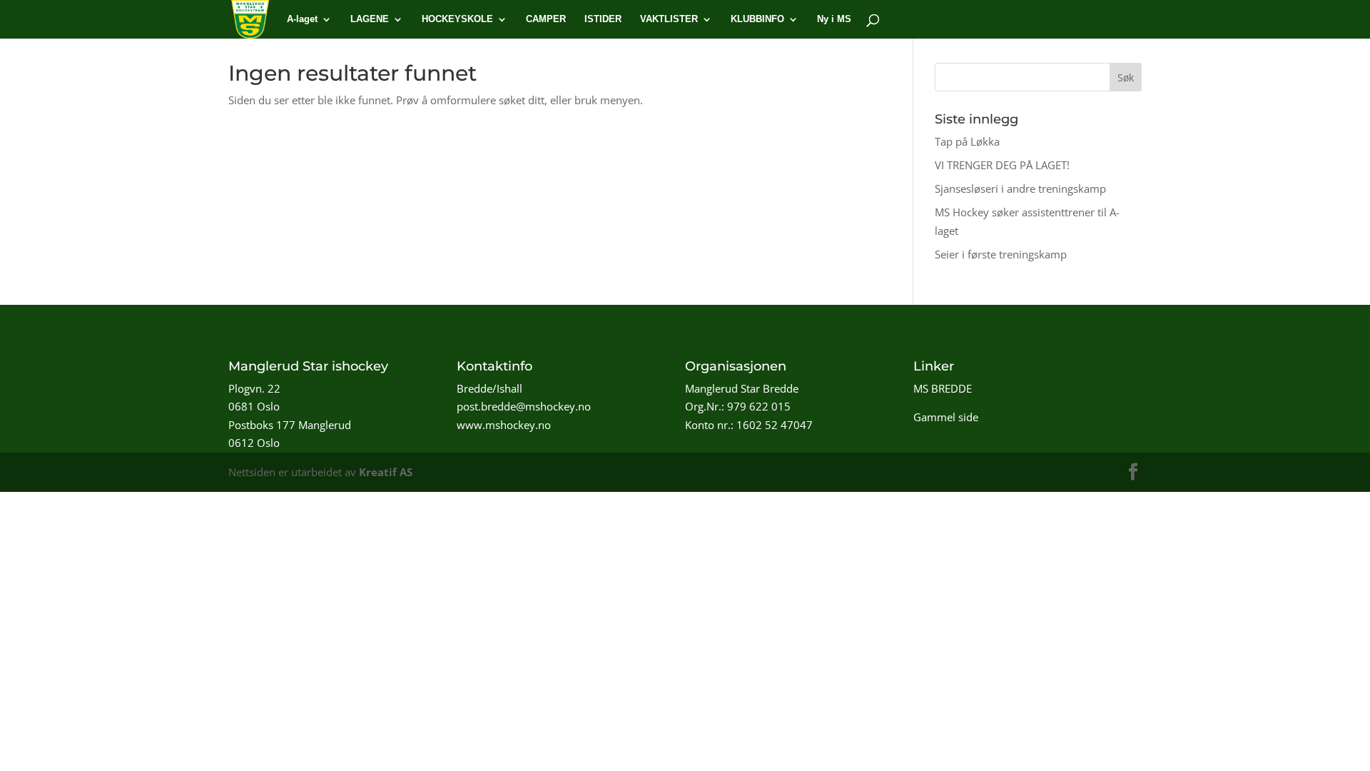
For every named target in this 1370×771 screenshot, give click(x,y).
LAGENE (369, 19)
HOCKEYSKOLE (457, 19)
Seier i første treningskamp (1001, 254)
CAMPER (546, 19)
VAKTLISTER (669, 19)
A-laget (302, 19)
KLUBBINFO (757, 19)
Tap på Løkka (967, 141)
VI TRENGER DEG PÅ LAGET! (1002, 165)
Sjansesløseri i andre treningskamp (1020, 188)
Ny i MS (834, 19)
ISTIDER (602, 19)
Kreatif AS (385, 472)
